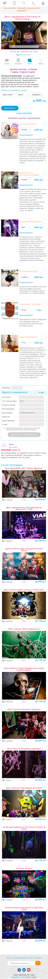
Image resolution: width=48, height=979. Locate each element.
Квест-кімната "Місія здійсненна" (24, 629)
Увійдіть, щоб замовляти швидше (14, 90)
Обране (41, 64)
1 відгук (6, 64)
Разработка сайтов (18, 977)
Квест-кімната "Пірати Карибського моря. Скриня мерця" (24, 669)
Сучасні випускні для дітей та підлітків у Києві (24, 908)
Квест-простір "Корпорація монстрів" (24, 788)
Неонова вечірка (24, 868)
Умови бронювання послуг (22, 958)
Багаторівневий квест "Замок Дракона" (24, 468)
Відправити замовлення (24, 434)
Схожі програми (24, 113)
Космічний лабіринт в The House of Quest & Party (24, 828)
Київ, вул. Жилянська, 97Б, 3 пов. (25, 51)
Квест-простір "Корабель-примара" (24, 748)
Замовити (9, 108)
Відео (29, 64)
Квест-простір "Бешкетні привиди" (24, 709)
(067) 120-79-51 (25, 55)
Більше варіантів (26, 135)
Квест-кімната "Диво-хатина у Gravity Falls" (24, 590)
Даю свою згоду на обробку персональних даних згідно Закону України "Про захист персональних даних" (23, 429)
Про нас (9, 958)
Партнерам (38, 958)
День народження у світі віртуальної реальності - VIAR (24, 508)
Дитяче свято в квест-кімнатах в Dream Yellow (24, 549)
